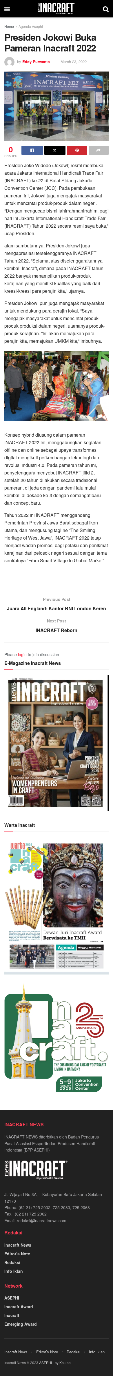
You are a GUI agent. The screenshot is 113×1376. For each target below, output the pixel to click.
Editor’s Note (17, 1254)
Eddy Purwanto (36, 61)
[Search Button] (106, 8)
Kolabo (65, 1362)
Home (9, 26)
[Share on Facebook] (32, 150)
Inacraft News (17, 1245)
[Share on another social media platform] (99, 150)
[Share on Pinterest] (77, 150)
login (22, 654)
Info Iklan (13, 1271)
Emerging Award (20, 1324)
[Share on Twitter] (55, 150)
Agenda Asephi (31, 26)
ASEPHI (11, 1298)
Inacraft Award (18, 1306)
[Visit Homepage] (56, 9)
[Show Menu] (7, 8)
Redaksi (12, 1262)
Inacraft (11, 1315)
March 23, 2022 (74, 61)
